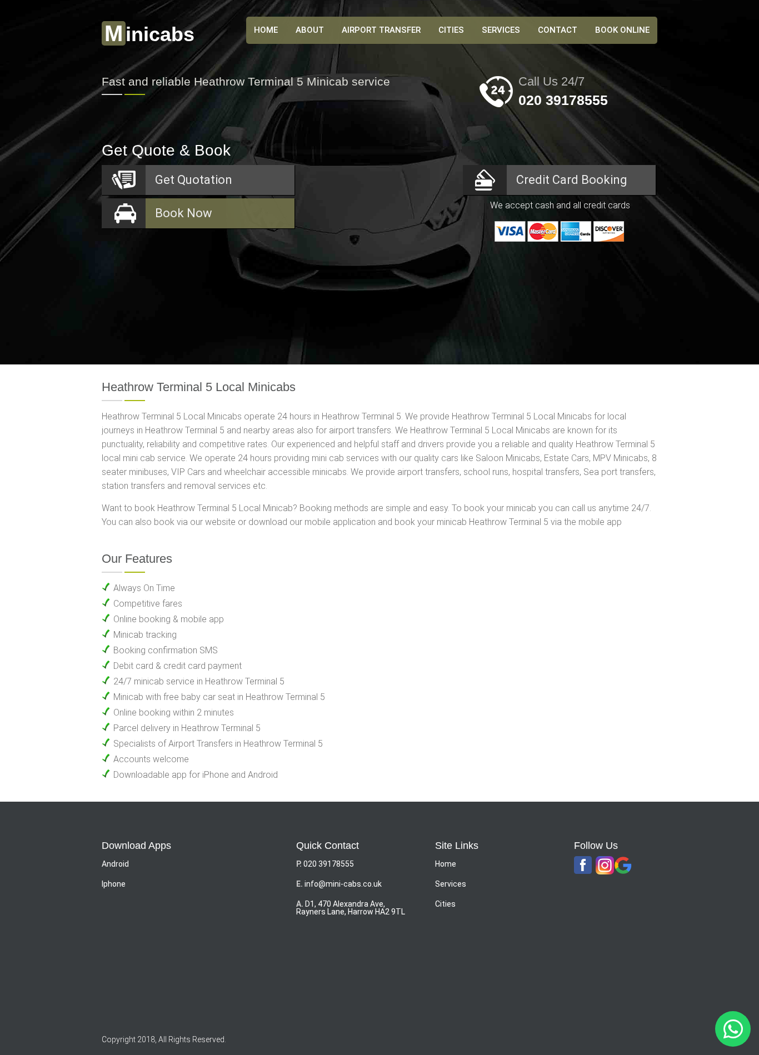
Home (445, 863)
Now (183, 213)
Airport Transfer (381, 30)
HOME (266, 30)
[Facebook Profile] (583, 865)
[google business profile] (623, 866)
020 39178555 (563, 100)
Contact (557, 30)
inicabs (149, 34)
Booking (571, 180)
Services (501, 30)
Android (115, 863)
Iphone (114, 883)
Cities (451, 30)
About (310, 30)
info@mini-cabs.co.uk (343, 883)
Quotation (193, 180)
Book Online (622, 30)
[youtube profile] (605, 866)
